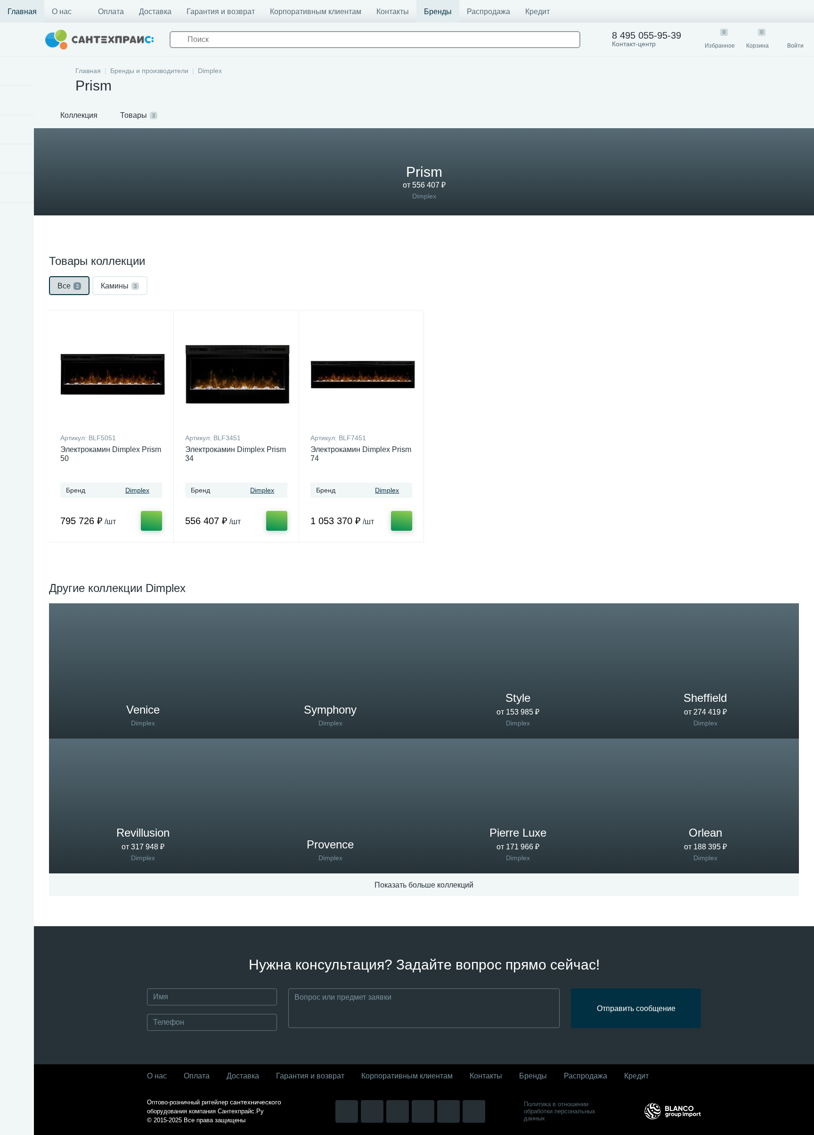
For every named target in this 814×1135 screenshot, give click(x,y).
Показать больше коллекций (423, 885)
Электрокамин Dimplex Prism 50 (110, 453)
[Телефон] (474, 1111)
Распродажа (488, 12)
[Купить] (151, 521)
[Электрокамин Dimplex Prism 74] (362, 374)
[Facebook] (397, 1111)
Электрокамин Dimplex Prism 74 (360, 453)
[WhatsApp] (423, 1111)
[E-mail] (448, 1111)
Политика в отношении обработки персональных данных (559, 1111)
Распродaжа (585, 1076)
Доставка (155, 12)
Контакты (392, 12)
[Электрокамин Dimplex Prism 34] (237, 374)
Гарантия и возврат (221, 12)
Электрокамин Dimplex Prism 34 (235, 453)
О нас (62, 12)
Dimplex (137, 490)
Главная (22, 12)
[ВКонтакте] (372, 1111)
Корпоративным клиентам (315, 12)
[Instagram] (346, 1111)
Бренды (438, 12)
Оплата (111, 12)
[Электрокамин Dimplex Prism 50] (112, 374)
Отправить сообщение (636, 1008)
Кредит (537, 12)
